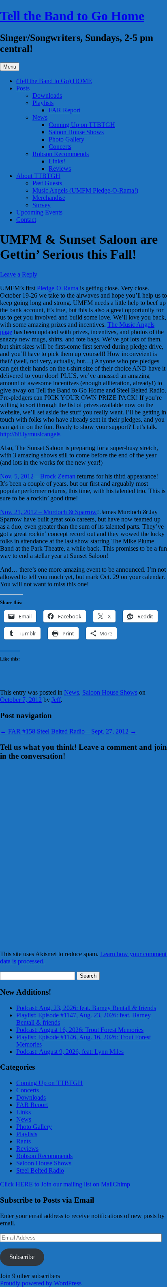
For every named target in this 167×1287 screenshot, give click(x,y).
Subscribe (21, 1256)
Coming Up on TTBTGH (82, 124)
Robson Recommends (60, 153)
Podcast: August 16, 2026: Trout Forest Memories (79, 1029)
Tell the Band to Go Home (72, 16)
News (39, 117)
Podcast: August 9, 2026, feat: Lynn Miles (70, 1051)
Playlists (43, 102)
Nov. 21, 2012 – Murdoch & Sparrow (48, 511)
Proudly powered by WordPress (40, 1283)
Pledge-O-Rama (57, 288)
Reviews (60, 168)
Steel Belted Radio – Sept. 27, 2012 (87, 731)
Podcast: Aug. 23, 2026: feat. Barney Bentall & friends (86, 1007)
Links (23, 1112)
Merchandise (48, 197)
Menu (9, 67)
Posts (23, 88)
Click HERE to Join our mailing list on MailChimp (65, 1184)
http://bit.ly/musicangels (30, 434)
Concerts (60, 146)
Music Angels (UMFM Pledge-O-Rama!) (85, 190)
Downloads (47, 95)
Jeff (56, 699)
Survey (41, 205)
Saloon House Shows (76, 132)
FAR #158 (17, 731)
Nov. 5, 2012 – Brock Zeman (37, 476)
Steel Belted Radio (40, 1170)
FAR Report (64, 110)
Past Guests (47, 183)
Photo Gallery (66, 139)
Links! (57, 161)
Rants (23, 1141)
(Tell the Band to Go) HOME (54, 80)
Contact (26, 219)
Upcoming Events (39, 212)
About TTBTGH (38, 175)
